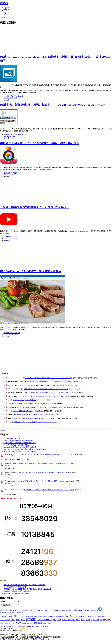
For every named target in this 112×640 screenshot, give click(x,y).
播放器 (83, 620)
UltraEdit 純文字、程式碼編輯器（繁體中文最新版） (20, 443)
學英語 (63, 620)
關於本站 (2, 626)
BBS (22, 616)
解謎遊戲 (38, 623)
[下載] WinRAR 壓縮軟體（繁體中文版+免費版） (19, 441)
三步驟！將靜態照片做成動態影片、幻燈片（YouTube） (34, 207)
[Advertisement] (31, 39)
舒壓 (28, 623)
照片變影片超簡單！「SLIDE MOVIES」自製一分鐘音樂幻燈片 (39, 143)
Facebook (26, 616)
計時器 (44, 623)
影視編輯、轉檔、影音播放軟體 (13, 96)
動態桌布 (23, 620)
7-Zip (5, 10)
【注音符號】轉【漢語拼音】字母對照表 (16, 593)
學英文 (59, 620)
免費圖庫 (12, 620)
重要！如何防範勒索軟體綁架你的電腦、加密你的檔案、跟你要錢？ (25, 585)
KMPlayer (6, 9)
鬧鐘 (50, 623)
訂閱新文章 (28, 626)
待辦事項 (67, 620)
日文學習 (88, 620)
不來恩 (7, 100)
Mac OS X (81, 616)
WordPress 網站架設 (5, 620)
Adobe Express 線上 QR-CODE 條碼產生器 (24, 400)
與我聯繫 (41, 639)
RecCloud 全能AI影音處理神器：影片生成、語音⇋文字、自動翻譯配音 (38, 407)
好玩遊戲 (31, 619)
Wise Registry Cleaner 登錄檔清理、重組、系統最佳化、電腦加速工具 (25, 449)
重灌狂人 (4, 3)
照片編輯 (107, 620)
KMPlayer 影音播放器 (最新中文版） (22, 411)
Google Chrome (33, 616)
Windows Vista (100, 616)
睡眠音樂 (24, 623)
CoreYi (7, 176)
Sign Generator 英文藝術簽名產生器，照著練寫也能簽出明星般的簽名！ (33, 414)
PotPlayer (6, 7)
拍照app (78, 620)
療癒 (10, 623)
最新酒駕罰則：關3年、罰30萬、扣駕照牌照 (17, 591)
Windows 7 (94, 616)
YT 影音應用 (7, 236)
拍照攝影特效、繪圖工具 (11, 173)
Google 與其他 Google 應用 (58, 616)
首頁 (5, 17)
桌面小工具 (96, 620)
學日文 (54, 620)
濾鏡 (101, 620)
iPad (66, 616)
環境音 (7, 623)
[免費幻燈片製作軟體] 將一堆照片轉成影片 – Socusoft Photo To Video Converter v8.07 (52, 104)
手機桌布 (72, 620)
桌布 (91, 620)
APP (19, 616)
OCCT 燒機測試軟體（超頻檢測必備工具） (17, 445)
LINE (77, 616)
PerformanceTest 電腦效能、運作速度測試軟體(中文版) (20, 447)
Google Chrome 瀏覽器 (45, 616)
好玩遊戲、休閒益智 (44, 620)
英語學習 (32, 623)
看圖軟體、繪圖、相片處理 (12, 333)
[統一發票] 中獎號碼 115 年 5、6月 (14, 438)
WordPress (45, 626)
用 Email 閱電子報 (37, 626)
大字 (5, 14)
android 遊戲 (12, 616)
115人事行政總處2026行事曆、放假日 (15, 587)
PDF (86, 616)
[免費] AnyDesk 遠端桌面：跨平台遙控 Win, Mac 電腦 (20, 451)
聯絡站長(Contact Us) (11, 626)
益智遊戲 (16, 623)
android (3, 616)
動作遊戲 (18, 620)
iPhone (72, 616)
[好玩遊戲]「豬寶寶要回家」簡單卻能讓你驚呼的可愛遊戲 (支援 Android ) (30, 403)
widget (89, 616)
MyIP (5, 12)
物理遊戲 (2, 623)
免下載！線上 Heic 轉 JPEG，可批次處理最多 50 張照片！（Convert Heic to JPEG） (47, 378)
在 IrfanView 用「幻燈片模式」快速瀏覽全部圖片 (30, 271)
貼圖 (47, 623)
